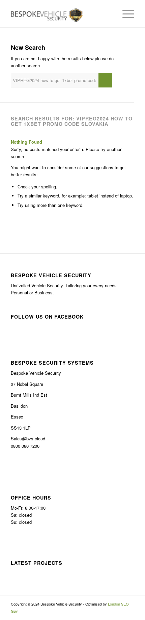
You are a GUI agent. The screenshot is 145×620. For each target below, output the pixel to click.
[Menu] (125, 13)
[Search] (109, 13)
